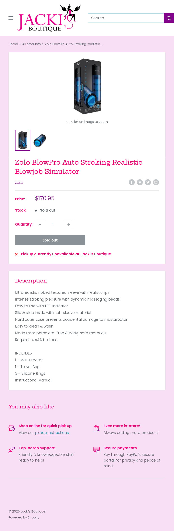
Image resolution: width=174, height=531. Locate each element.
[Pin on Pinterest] (140, 182)
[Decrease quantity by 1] (39, 224)
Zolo (19, 182)
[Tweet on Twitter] (148, 182)
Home (13, 44)
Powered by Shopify (23, 517)
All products (31, 44)
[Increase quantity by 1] (68, 224)
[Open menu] (10, 18)
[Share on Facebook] (132, 182)
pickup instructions (52, 432)
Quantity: (23, 224)
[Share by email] (156, 182)
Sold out (50, 240)
